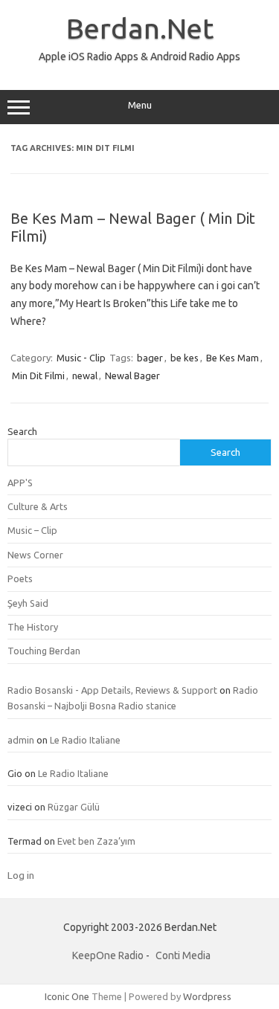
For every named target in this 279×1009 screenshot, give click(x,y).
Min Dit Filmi (38, 375)
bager (150, 357)
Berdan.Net (140, 28)
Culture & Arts (37, 506)
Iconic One (67, 996)
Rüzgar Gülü (74, 807)
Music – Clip (32, 530)
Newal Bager (132, 375)
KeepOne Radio (108, 955)
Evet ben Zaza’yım (96, 841)
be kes (184, 357)
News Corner (35, 554)
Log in (20, 875)
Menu (140, 105)
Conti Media (183, 955)
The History (32, 627)
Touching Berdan (43, 650)
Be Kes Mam (232, 357)
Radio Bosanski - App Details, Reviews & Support (112, 690)
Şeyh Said (27, 603)
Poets (20, 578)
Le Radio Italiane (85, 740)
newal (84, 375)
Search (22, 431)
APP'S (20, 482)
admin (20, 740)
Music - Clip (81, 357)
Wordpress (207, 996)
